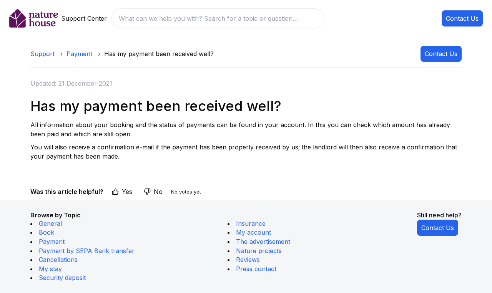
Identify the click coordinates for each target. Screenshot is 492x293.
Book (46, 232)
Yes (127, 191)
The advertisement (263, 241)
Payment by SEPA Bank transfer (87, 251)
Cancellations (58, 259)
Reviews (248, 259)
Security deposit (62, 277)
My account (253, 232)
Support (42, 54)
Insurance (251, 223)
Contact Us (462, 18)
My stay (50, 269)
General (50, 223)
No (158, 191)
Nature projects (259, 251)
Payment (79, 54)
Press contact (256, 269)
